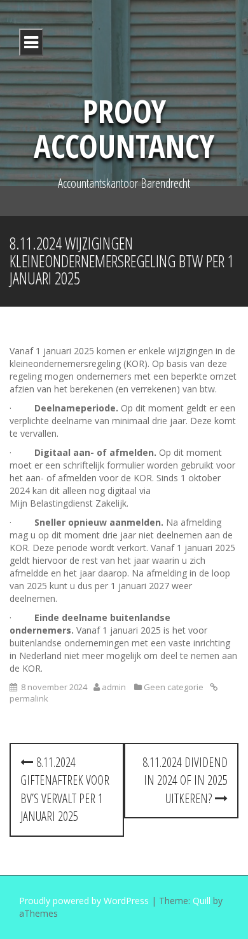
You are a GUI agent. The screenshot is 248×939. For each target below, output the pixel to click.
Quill (201, 901)
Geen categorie (173, 687)
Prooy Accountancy (124, 129)
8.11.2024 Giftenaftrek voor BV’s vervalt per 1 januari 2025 (64, 789)
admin (114, 687)
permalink (29, 698)
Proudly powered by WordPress (84, 901)
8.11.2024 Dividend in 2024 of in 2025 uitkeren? (185, 780)
